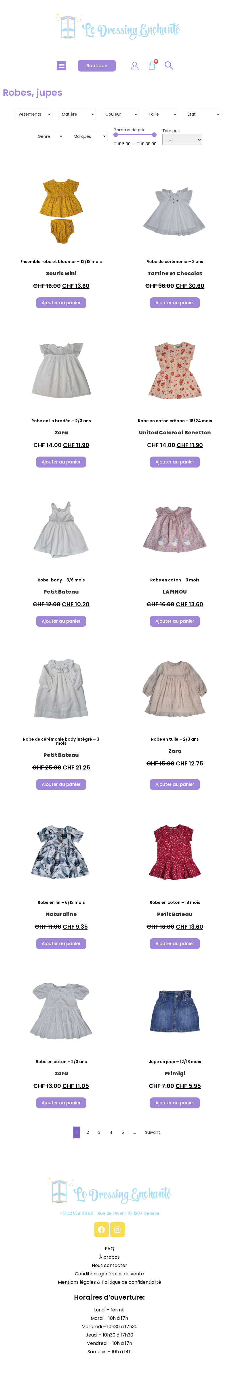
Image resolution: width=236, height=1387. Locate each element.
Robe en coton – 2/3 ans (61, 1062)
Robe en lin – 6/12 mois (61, 902)
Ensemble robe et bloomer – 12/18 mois (61, 261)
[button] (61, 65)
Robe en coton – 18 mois (175, 902)
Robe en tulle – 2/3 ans (175, 739)
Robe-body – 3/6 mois (61, 580)
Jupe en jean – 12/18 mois (175, 1062)
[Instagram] (117, 1229)
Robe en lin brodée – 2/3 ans (61, 421)
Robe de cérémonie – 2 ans (174, 261)
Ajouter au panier (61, 303)
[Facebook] (101, 1229)
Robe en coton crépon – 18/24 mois (175, 421)
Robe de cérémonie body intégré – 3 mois (61, 741)
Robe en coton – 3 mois (174, 580)
